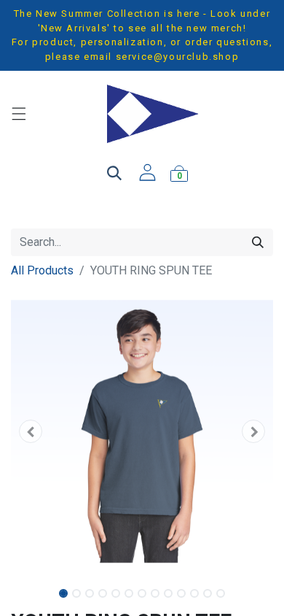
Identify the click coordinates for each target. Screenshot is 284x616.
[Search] (257, 242)
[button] (30, 431)
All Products (42, 270)
